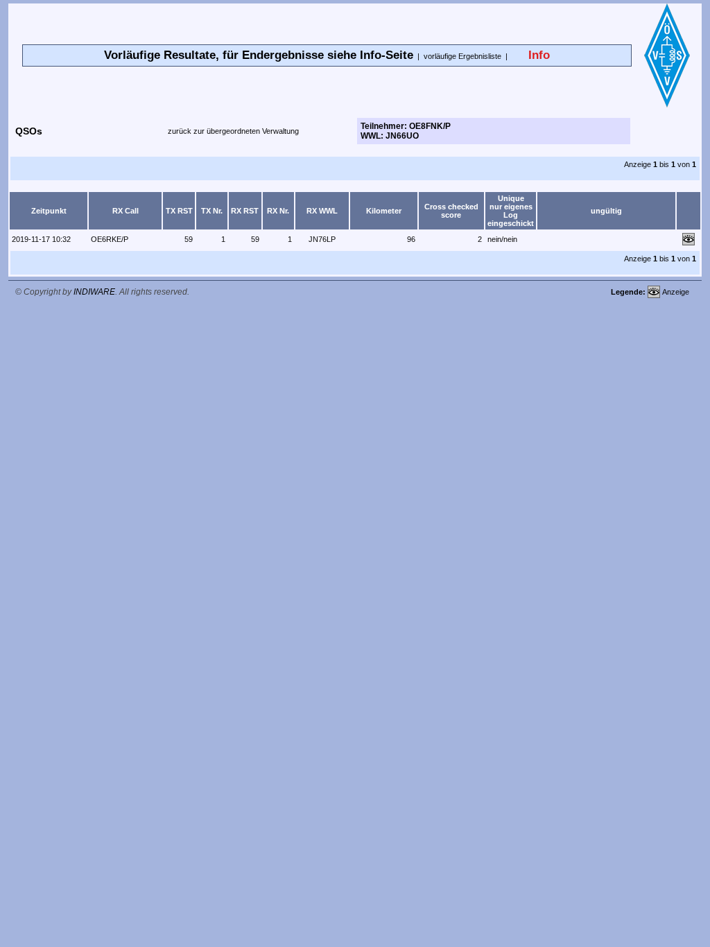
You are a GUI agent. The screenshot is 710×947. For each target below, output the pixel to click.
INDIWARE (94, 292)
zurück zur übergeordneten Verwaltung (233, 131)
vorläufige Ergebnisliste (462, 56)
